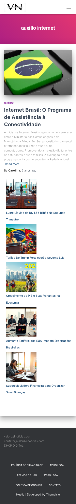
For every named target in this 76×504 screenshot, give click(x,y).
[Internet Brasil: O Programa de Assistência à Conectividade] (38, 72)
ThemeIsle (53, 494)
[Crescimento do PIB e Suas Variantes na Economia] (21, 277)
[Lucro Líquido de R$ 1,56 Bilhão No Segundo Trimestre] (21, 194)
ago (29, 170)
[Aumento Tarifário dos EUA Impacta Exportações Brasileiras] (21, 322)
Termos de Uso (27, 475)
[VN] (17, 7)
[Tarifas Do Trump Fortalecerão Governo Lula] (21, 239)
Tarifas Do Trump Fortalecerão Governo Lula (35, 257)
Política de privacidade (27, 465)
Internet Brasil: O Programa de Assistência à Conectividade (38, 117)
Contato (55, 485)
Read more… (13, 164)
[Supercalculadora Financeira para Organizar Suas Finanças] (21, 367)
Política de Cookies (29, 485)
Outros (9, 103)
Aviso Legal (57, 465)
